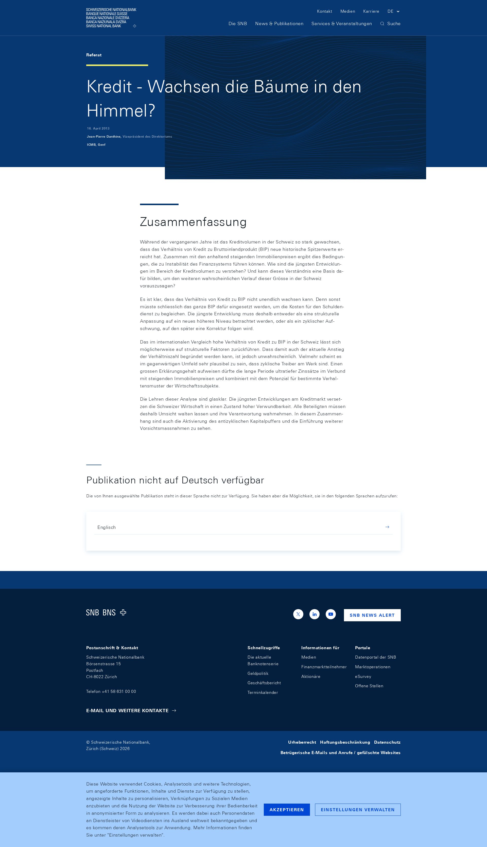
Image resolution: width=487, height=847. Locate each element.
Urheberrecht (302, 742)
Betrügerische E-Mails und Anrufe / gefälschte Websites (341, 752)
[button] (394, 12)
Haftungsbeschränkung (345, 742)
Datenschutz (387, 742)
